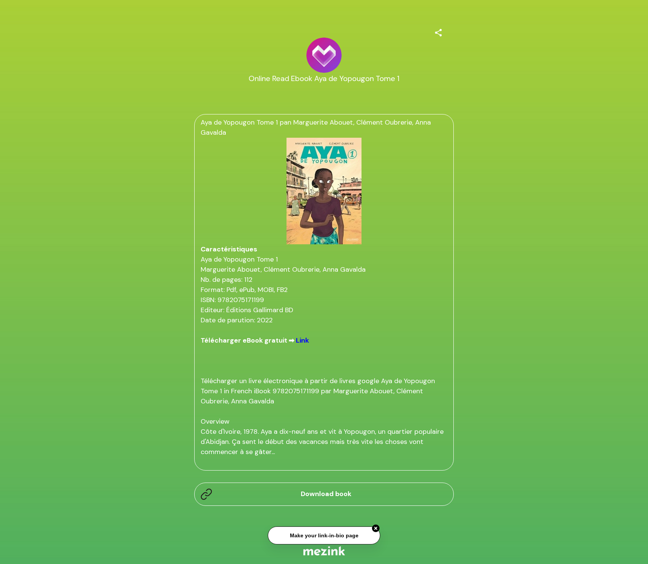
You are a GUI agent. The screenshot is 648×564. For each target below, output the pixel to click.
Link (302, 340)
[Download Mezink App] (324, 550)
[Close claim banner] (376, 527)
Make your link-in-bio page (324, 535)
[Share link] (438, 31)
